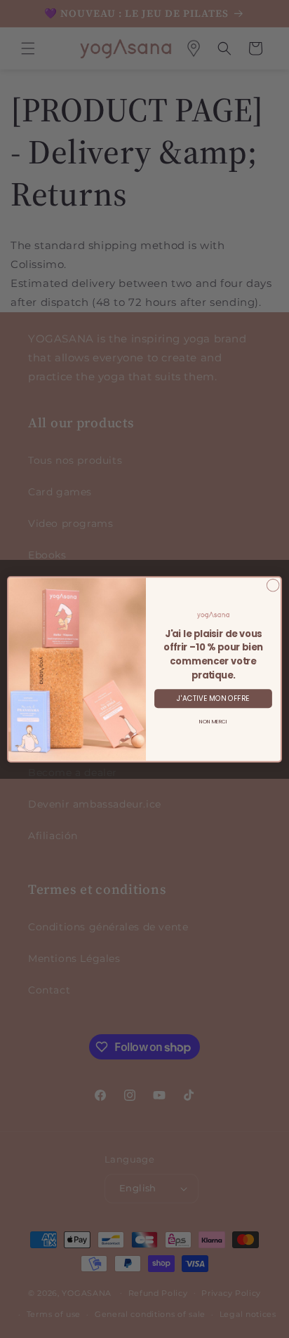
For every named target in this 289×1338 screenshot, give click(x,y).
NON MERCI (213, 721)
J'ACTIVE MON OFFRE (213, 698)
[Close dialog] (273, 585)
